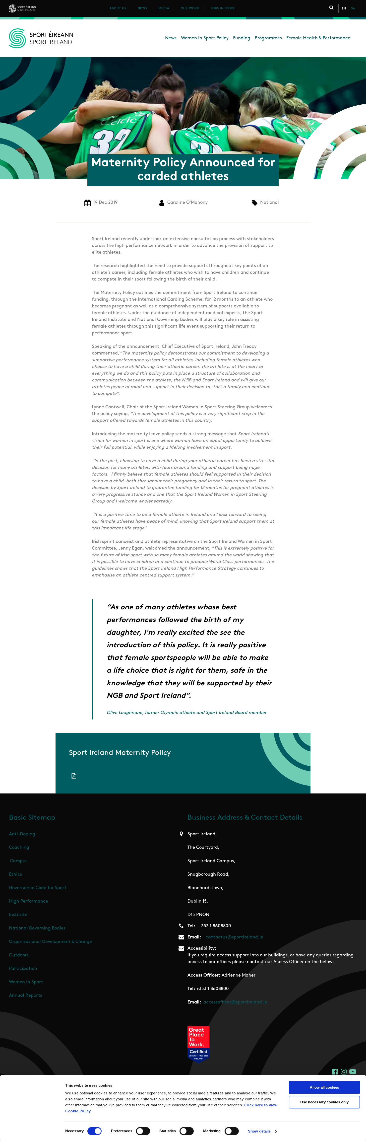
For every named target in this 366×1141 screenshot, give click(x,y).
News (142, 8)
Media (164, 8)
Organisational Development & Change (50, 942)
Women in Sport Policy (205, 38)
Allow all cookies (324, 1087)
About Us (118, 8)
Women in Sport (26, 982)
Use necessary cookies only (324, 1102)
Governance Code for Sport (37, 888)
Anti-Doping (22, 834)
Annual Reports (25, 996)
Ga (353, 8)
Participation (23, 969)
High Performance (28, 901)
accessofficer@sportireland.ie (235, 1002)
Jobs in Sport (223, 8)
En (344, 8)
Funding (241, 38)
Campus (18, 861)
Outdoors (19, 955)
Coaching (19, 848)
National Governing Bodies (37, 928)
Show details (259, 1131)
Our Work (190, 8)
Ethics (15, 874)
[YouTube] (352, 1071)
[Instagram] (343, 1071)
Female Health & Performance (318, 38)
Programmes (268, 38)
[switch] (143, 1131)
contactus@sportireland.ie (234, 937)
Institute (18, 915)
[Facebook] (334, 1071)
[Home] (44, 8)
